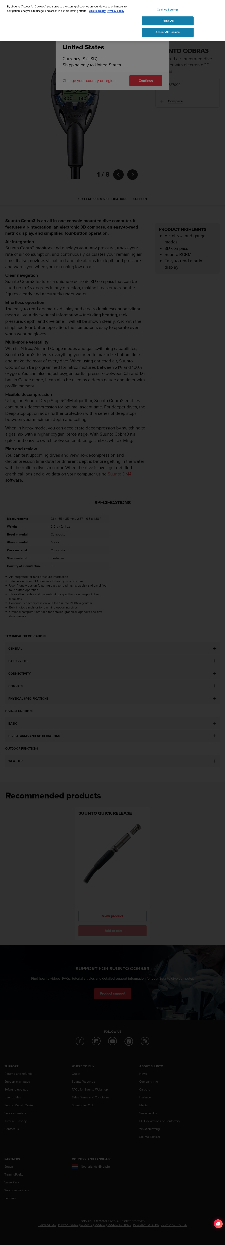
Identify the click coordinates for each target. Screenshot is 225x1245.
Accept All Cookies (168, 32)
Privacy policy (115, 11)
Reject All (168, 21)
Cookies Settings (167, 9)
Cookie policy (97, 11)
